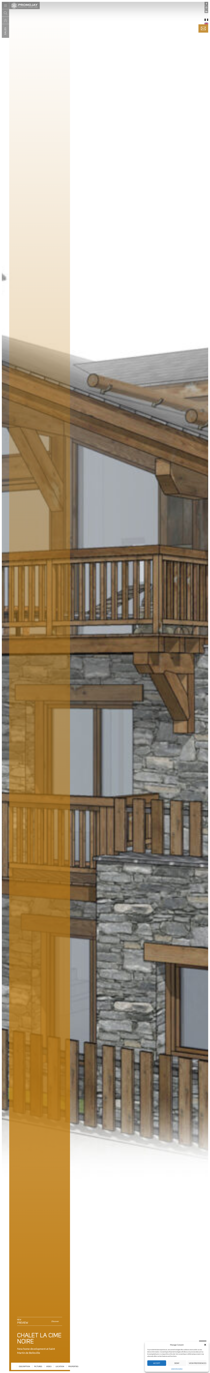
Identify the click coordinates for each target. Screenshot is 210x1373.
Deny (176, 1363)
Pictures (38, 1366)
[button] (205, 1345)
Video (49, 1366)
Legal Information (177, 1369)
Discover (56, 1321)
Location (60, 1366)
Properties (73, 1366)
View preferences (197, 1363)
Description (24, 1366)
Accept (156, 1363)
